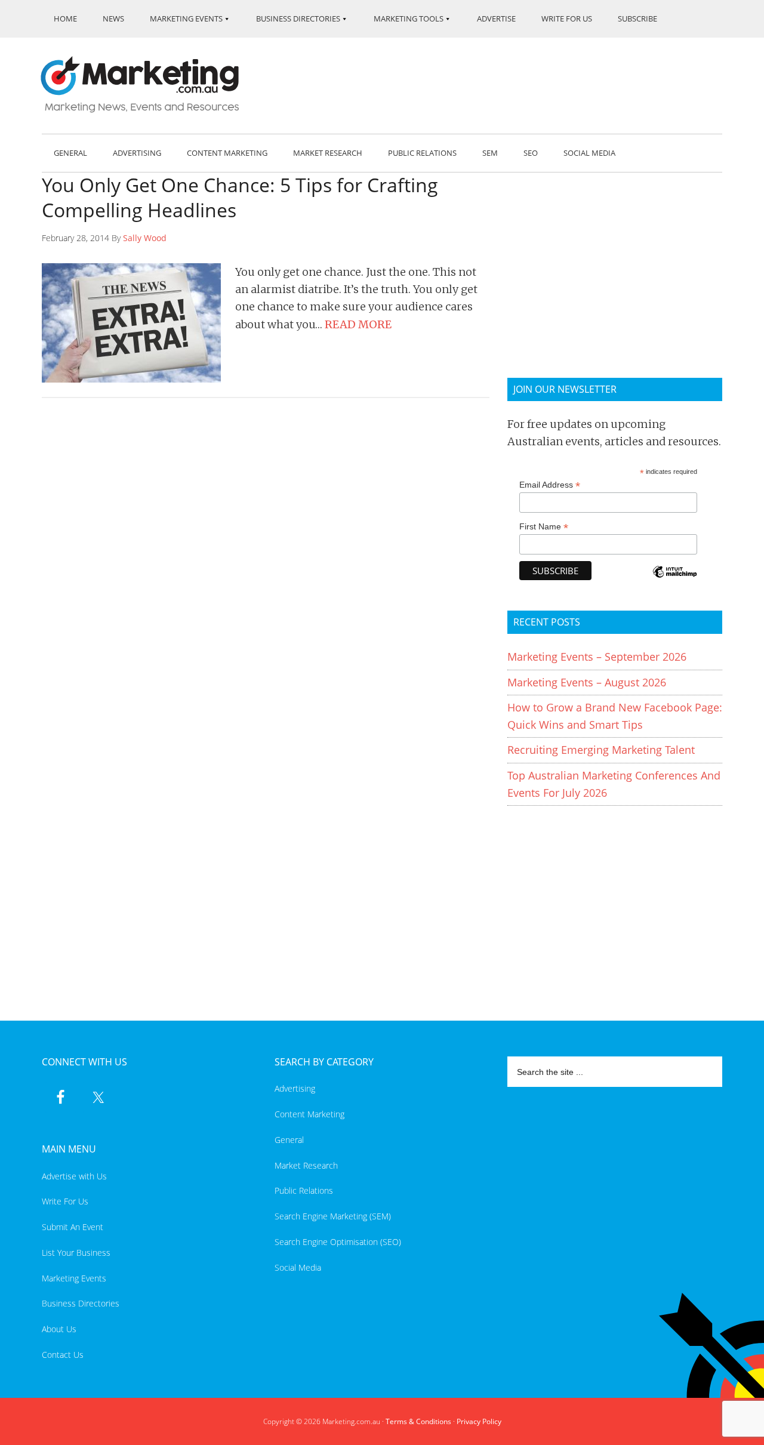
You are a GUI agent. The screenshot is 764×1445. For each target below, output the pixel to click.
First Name (543, 526)
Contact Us (63, 1354)
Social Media (298, 1267)
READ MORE (358, 324)
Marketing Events (74, 1278)
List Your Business (76, 1252)
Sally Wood (145, 238)
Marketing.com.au (148, 84)
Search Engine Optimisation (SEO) (338, 1241)
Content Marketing (309, 1114)
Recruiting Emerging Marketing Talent (601, 749)
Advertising (295, 1088)
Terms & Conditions (418, 1421)
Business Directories (80, 1303)
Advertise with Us (74, 1176)
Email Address (549, 485)
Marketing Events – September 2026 (596, 656)
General (289, 1139)
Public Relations (304, 1190)
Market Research (306, 1165)
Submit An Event (72, 1227)
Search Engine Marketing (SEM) (333, 1216)
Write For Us (65, 1201)
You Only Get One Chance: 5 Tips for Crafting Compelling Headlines (240, 197)
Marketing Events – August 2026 (586, 682)
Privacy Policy (479, 1421)
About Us (59, 1329)
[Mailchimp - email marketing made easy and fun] (674, 580)
